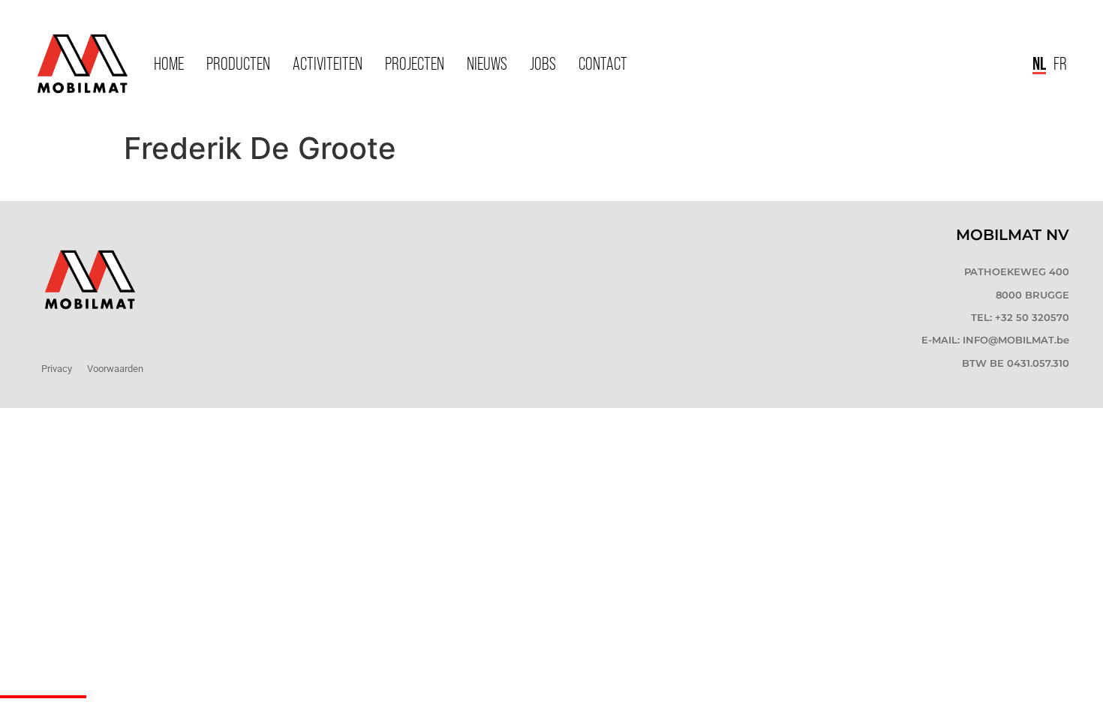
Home (169, 63)
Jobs (543, 63)
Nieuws (487, 63)
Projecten (414, 63)
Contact (603, 63)
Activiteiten (327, 63)
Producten (238, 63)
